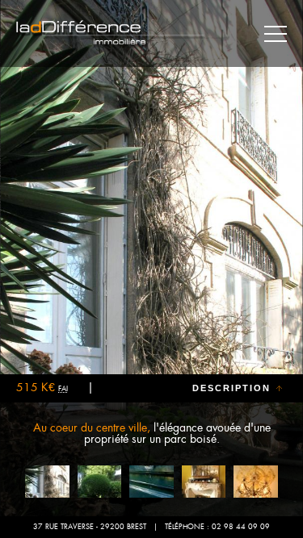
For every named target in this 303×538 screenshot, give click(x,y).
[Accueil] (111, 34)
